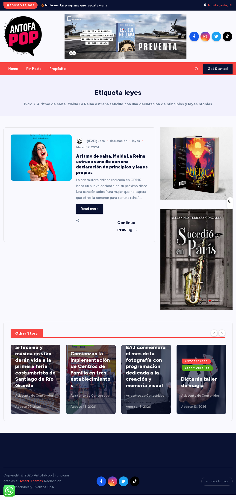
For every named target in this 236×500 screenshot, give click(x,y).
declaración (118, 141)
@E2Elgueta (95, 141)
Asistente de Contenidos (34, 396)
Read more (89, 209)
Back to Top (219, 481)
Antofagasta (196, 361)
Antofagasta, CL (220, 5)
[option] (35, 379)
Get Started (218, 69)
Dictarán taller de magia (199, 382)
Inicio (28, 104)
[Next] (221, 332)
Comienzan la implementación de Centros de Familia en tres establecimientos (90, 369)
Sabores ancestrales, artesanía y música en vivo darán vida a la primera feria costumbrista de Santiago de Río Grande (35, 360)
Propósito (58, 69)
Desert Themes (30, 481)
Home (13, 69)
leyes (136, 141)
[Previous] (214, 332)
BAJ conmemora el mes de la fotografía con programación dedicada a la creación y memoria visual (146, 366)
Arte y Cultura (197, 368)
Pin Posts (33, 69)
